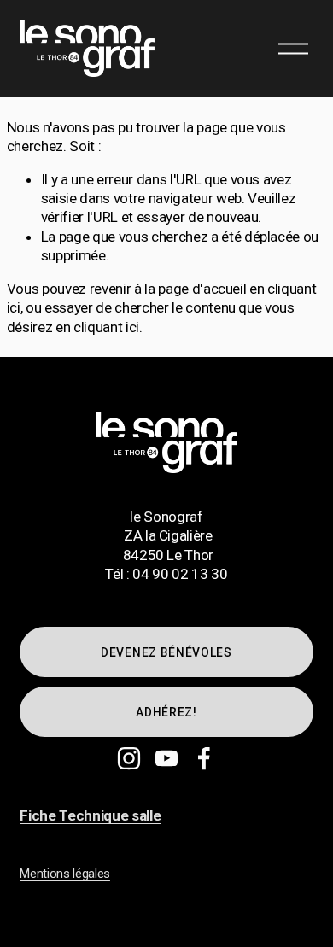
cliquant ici (106, 327)
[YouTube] (166, 758)
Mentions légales (65, 873)
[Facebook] (204, 758)
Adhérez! (166, 712)
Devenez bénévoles (166, 652)
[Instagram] (129, 758)
